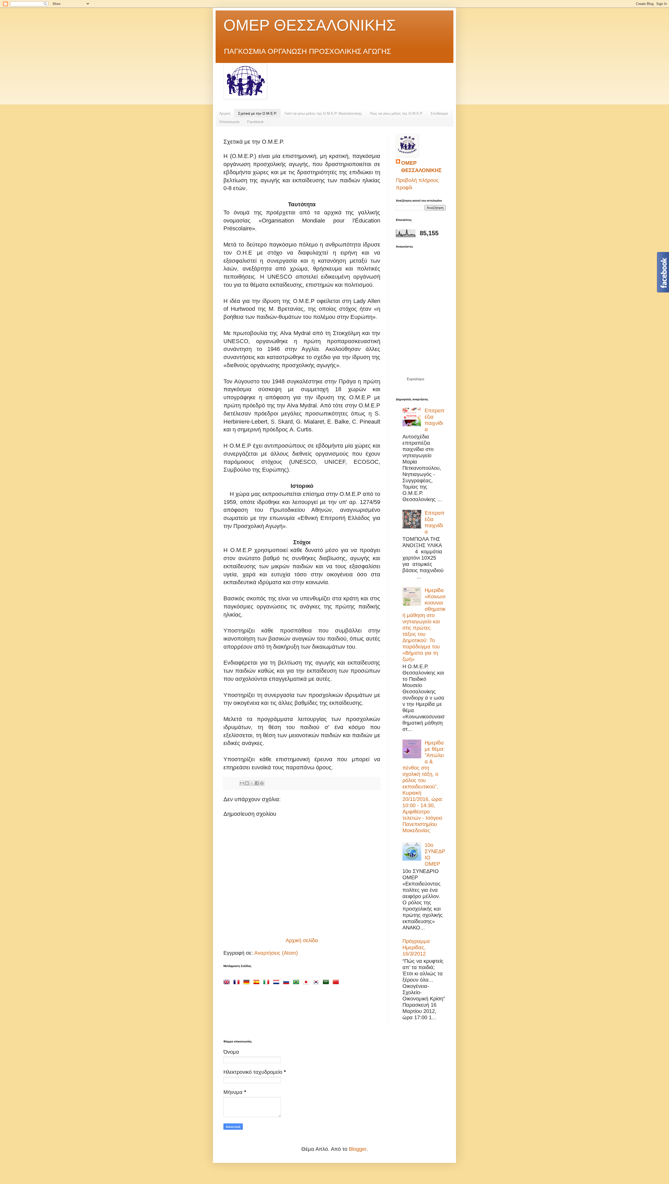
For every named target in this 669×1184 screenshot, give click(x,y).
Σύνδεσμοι (439, 113)
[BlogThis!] (247, 783)
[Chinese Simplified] (337, 981)
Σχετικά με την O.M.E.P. (257, 113)
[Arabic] (327, 981)
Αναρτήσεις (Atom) (276, 953)
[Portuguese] (297, 981)
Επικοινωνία (229, 122)
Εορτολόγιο (415, 379)
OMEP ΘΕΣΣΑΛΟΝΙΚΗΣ (309, 25)
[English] (227, 981)
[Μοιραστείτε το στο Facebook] (256, 783)
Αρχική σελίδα (302, 940)
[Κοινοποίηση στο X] (252, 783)
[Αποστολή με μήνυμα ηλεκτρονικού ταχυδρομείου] (242, 783)
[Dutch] (277, 981)
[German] (247, 981)
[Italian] (267, 981)
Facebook (255, 122)
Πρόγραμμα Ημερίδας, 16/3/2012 (416, 947)
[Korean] (317, 981)
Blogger (357, 1149)
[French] (237, 981)
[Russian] (287, 981)
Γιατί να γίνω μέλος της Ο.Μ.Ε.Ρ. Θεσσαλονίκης (323, 113)
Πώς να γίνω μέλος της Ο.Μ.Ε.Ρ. (396, 113)
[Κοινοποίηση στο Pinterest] (261, 783)
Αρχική (224, 113)
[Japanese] (307, 981)
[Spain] (257, 981)
